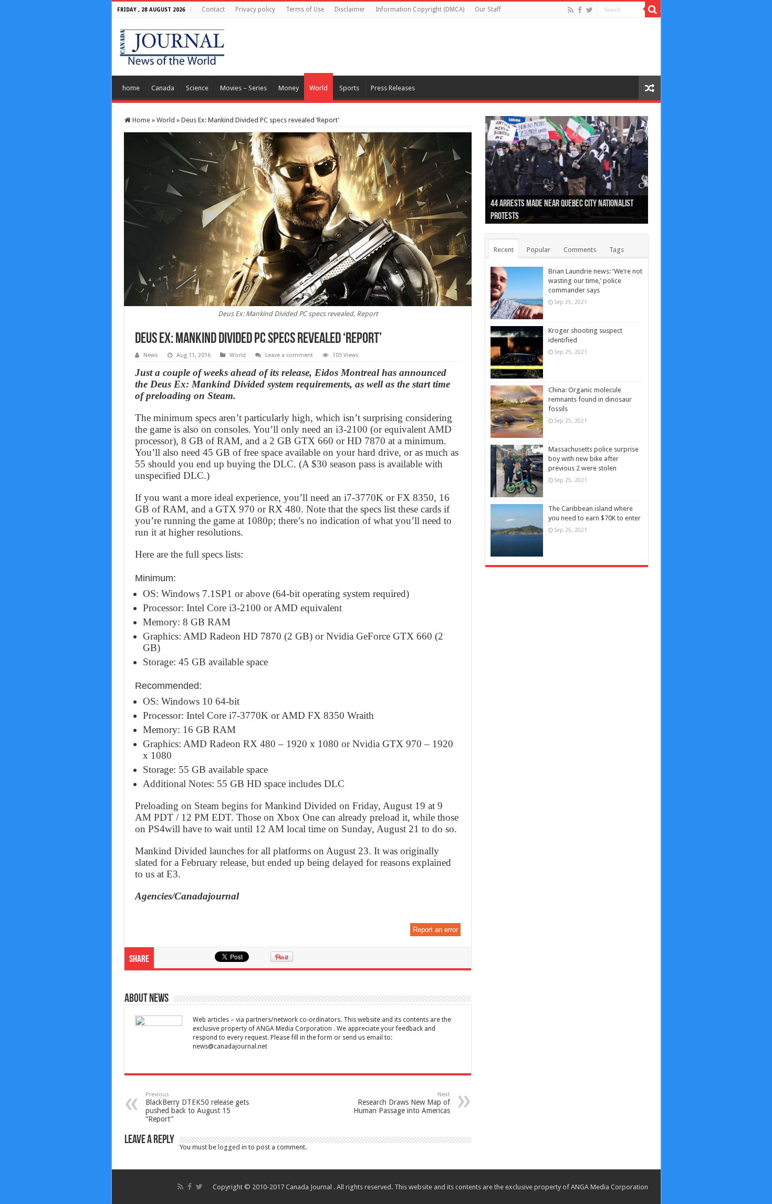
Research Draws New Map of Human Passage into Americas (401, 1103)
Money (288, 88)
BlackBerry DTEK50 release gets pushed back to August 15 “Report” (197, 1107)
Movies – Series (243, 88)
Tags (616, 250)
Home (140, 120)
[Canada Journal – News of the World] (172, 44)
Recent (504, 250)
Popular (538, 250)
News (150, 355)
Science (197, 88)
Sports (349, 88)
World (318, 88)
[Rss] (571, 10)
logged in (232, 1147)
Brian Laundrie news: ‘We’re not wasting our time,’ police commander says (595, 280)
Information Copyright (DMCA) (419, 9)
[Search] (653, 9)
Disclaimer (350, 9)
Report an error (435, 930)
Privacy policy (255, 9)
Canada (162, 88)
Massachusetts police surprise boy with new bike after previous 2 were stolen (593, 458)
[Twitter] (589, 10)
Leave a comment (289, 355)
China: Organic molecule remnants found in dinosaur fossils (590, 399)
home (131, 88)
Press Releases (393, 88)
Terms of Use (305, 9)
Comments (580, 250)
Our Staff (488, 9)
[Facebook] (580, 10)
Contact (213, 9)
